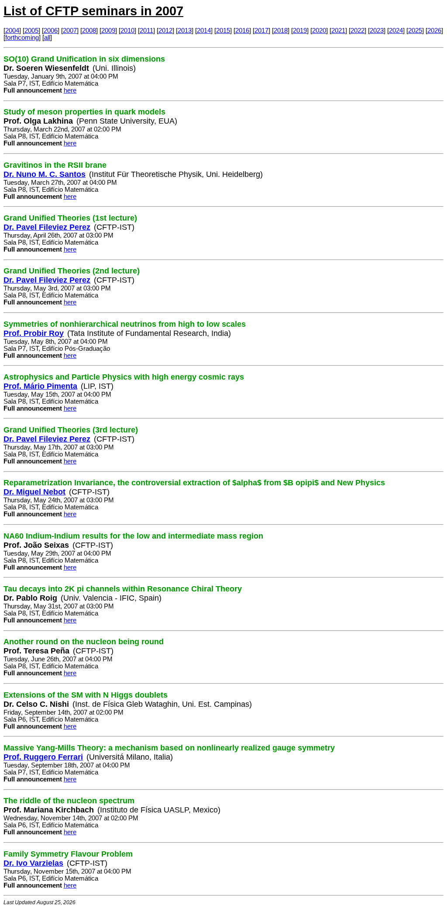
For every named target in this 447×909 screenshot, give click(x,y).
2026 (434, 30)
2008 (89, 30)
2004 (12, 30)
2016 (242, 30)
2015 (223, 30)
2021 (338, 30)
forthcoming (22, 37)
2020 (319, 30)
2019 (300, 30)
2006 (51, 30)
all (47, 37)
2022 (357, 30)
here (70, 90)
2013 (185, 30)
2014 (204, 30)
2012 (165, 30)
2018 (281, 30)
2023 (377, 30)
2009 (108, 30)
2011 (146, 30)
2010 (127, 30)
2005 (31, 30)
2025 (415, 30)
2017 (261, 30)
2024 (396, 30)
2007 (70, 30)
